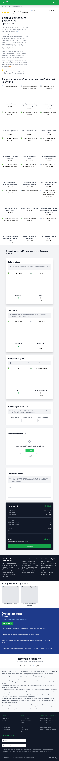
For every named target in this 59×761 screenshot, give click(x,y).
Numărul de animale (28, 417)
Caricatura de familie (45, 723)
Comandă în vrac (6, 729)
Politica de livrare (25, 723)
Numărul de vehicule (42, 417)
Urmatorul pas (29, 546)
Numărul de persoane (13, 417)
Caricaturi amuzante (45, 718)
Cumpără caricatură (7, 725)
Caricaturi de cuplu (45, 725)
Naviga (30, 450)
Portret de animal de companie (48, 729)
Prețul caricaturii (6, 727)
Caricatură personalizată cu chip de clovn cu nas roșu (10, 238)
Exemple (4, 720)
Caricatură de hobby (45, 727)
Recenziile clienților (7, 723)
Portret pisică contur (10, 104)
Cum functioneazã (25, 718)
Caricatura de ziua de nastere (48, 720)
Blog (22, 731)
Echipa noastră (6, 718)
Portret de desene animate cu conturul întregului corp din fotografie (48, 210)
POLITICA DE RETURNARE (27, 725)
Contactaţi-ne (7, 623)
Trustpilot (25, 12)
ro (54, 2)
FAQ (22, 727)
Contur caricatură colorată (29, 208)
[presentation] (29, 448)
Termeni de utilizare (26, 720)
